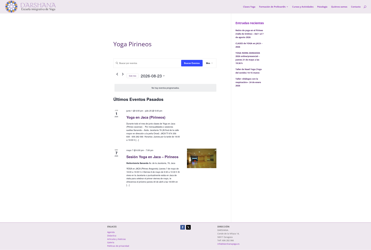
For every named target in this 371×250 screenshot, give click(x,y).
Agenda (111, 232)
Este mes (132, 76)
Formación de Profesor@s (272, 7)
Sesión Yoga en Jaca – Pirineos (152, 156)
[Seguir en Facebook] (182, 227)
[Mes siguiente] (122, 74)
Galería (110, 242)
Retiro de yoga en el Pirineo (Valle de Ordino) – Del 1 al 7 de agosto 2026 (249, 34)
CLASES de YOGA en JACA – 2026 (248, 45)
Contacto (356, 7)
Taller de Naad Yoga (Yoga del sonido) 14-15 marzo (248, 71)
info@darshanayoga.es (228, 243)
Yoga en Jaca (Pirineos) (145, 117)
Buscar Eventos (192, 63)
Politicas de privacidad (118, 246)
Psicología (322, 7)
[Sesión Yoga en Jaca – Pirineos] (201, 158)
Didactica (111, 235)
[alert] (165, 88)
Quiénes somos (339, 7)
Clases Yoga (249, 7)
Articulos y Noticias (116, 239)
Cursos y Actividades (302, 7)
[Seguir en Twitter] (188, 227)
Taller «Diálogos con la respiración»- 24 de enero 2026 (248, 82)
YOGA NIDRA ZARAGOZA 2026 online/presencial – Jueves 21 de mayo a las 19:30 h (247, 58)
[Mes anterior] (117, 74)
